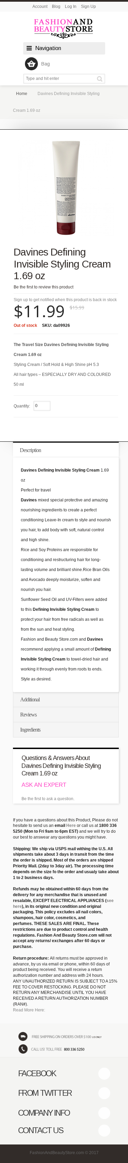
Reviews (28, 714)
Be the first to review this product (43, 287)
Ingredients (30, 730)
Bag (45, 64)
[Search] (101, 79)
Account (39, 6)
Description (30, 450)
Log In (70, 6)
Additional (30, 699)
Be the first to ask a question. (48, 798)
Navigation (48, 48)
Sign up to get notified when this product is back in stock (65, 299)
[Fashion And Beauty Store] (64, 29)
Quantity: (22, 406)
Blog (56, 6)
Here (71, 825)
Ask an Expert (44, 785)
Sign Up (88, 6)
